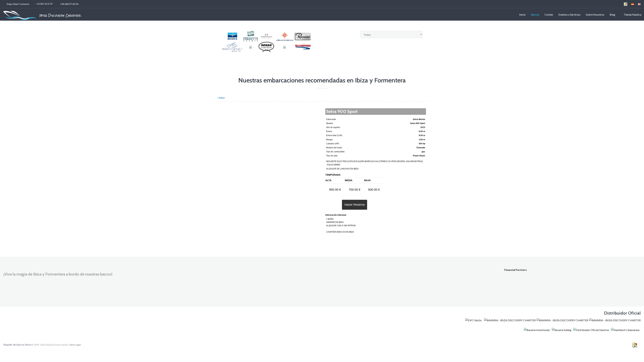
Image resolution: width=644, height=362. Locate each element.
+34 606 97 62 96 (42, 4)
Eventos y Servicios (569, 14)
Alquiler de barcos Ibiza (17, 344)
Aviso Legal (75, 344)
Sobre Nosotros (595, 14)
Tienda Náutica (632, 14)
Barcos (535, 14)
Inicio (522, 14)
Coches (549, 14)
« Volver (221, 98)
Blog (612, 14)
